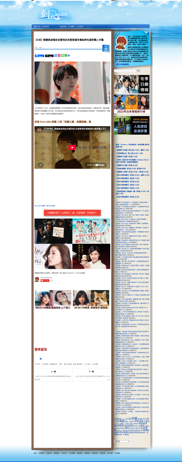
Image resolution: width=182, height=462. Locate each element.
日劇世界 (62, 25)
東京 (142, 426)
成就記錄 (79, 453)
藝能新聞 (45, 25)
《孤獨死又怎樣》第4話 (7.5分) (127, 156)
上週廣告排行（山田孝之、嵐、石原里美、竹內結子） (72, 213)
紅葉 (141, 430)
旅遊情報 (54, 25)
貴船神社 (80, 364)
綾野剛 (116, 432)
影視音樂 (95, 453)
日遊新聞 (102, 453)
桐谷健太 (122, 428)
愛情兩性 (56, 453)
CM (129, 418)
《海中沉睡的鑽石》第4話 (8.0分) (127, 197)
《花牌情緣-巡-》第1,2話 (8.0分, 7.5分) (129, 153)
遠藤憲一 (143, 432)
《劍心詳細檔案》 (122, 64)
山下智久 (116, 423)
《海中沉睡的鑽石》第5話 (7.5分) (127, 185)
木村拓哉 (128, 425)
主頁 (37, 25)
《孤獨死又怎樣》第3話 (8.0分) (127, 165)
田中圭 (138, 428)
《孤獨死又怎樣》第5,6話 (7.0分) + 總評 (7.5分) (132, 150)
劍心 (40, 47)
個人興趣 (110, 453)
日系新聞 (41, 453)
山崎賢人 (121, 424)
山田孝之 (127, 424)
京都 (65, 364)
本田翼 (135, 426)
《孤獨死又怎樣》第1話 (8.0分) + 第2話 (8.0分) (132, 172)
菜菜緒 (130, 432)
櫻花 (127, 428)
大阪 (136, 421)
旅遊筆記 (87, 453)
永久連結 (95, 364)
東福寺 (70, 364)
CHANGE (64, 453)
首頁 (35, 453)
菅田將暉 (124, 432)
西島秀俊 (137, 432)
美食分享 (88, 25)
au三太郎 (124, 419)
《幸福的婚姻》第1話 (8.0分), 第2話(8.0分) (131, 168)
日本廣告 (71, 25)
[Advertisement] (90, 187)
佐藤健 (140, 419)
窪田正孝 (137, 430)
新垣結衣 (143, 423)
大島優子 (131, 421)
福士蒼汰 (125, 430)
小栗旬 (146, 421)
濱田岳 (134, 428)
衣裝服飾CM (53, 364)
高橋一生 (121, 434)
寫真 (141, 421)
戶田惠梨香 (135, 423)
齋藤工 (127, 434)
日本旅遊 (79, 25)
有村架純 (119, 425)
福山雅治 (131, 430)
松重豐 (117, 428)
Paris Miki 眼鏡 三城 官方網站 (44, 206)
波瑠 (74, 364)
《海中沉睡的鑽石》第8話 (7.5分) (127, 178)
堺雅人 (127, 421)
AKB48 (117, 419)
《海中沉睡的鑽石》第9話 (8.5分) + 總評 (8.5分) (132, 175)
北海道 (120, 421)
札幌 (138, 426)
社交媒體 (72, 453)
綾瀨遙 (146, 430)
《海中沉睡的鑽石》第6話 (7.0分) (127, 188)
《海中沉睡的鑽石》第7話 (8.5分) (127, 181)
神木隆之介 (119, 430)
